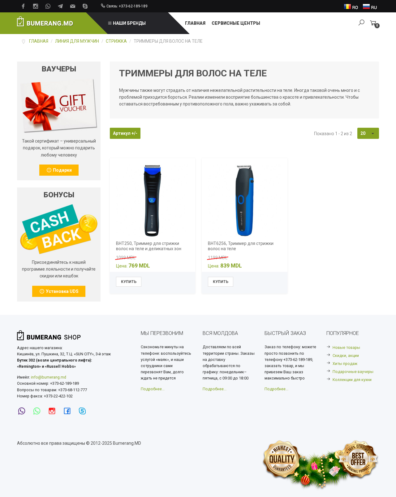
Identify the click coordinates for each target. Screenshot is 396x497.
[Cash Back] (58, 105)
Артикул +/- (125, 133)
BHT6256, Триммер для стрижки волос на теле (240, 246)
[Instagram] (53, 411)
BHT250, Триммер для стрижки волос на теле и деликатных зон (148, 246)
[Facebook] (68, 411)
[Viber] (23, 411)
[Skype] (84, 411)
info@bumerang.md (48, 377)
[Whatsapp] (38, 411)
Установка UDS (62, 291)
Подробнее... (153, 389)
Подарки (62, 170)
